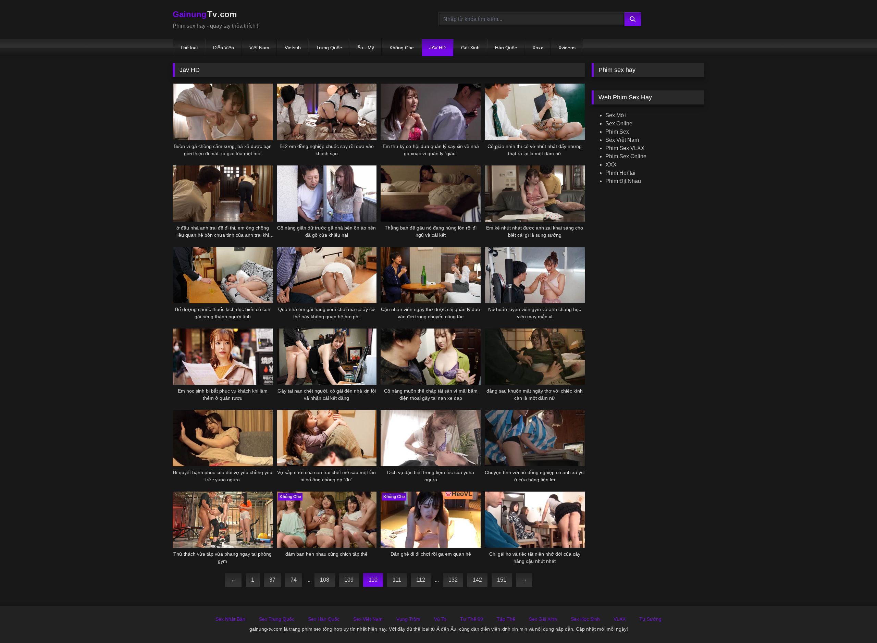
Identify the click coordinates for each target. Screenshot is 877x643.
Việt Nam (259, 47)
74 (294, 580)
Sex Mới (615, 115)
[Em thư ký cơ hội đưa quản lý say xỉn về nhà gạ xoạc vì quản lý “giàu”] (431, 112)
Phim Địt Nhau (623, 181)
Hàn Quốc (506, 47)
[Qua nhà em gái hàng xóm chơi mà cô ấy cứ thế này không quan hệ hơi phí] (327, 275)
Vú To (440, 619)
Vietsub (293, 47)
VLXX (620, 619)
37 (272, 580)
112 (420, 580)
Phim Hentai (620, 173)
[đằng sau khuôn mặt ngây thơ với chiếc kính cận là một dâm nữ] (535, 357)
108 (324, 580)
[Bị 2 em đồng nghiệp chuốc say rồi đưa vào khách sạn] (327, 112)
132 (453, 580)
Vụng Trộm (408, 619)
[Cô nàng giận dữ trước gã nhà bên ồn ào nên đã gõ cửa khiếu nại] (327, 193)
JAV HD (437, 47)
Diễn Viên (223, 47)
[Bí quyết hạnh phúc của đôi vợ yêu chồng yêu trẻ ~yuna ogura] (223, 438)
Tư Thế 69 (471, 619)
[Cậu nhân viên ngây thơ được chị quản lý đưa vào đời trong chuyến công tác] (431, 275)
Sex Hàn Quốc (323, 619)
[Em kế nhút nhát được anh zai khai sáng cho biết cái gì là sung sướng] (535, 193)
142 (477, 580)
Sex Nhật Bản (230, 619)
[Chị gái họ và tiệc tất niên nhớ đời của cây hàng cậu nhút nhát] (535, 520)
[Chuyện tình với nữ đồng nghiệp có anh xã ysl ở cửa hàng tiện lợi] (535, 438)
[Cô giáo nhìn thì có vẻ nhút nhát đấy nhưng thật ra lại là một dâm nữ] (535, 112)
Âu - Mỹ (365, 47)
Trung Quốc (329, 47)
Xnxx (537, 47)
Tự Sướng (650, 619)
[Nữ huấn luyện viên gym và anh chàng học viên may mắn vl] (535, 275)
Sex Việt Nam (622, 140)
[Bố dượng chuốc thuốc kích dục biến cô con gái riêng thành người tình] (223, 275)
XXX (611, 165)
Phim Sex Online (625, 156)
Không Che (402, 47)
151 (501, 580)
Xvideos (567, 47)
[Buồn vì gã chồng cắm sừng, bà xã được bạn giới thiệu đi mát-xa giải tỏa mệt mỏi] (223, 112)
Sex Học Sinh (585, 619)
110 (373, 580)
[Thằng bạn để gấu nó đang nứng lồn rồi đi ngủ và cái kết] (431, 193)
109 (349, 580)
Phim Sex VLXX (625, 148)
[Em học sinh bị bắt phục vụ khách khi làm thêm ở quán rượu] (223, 357)
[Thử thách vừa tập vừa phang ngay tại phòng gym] (223, 520)
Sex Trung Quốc (276, 619)
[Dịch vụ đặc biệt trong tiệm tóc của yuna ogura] (431, 438)
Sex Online (618, 123)
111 (397, 580)
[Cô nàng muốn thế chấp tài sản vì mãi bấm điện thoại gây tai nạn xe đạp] (431, 357)
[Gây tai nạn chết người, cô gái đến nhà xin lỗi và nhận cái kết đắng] (327, 357)
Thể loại (189, 47)
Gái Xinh (470, 47)
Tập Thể (506, 619)
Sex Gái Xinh (543, 619)
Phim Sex (617, 132)
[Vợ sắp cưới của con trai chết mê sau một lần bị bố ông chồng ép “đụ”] (327, 438)
